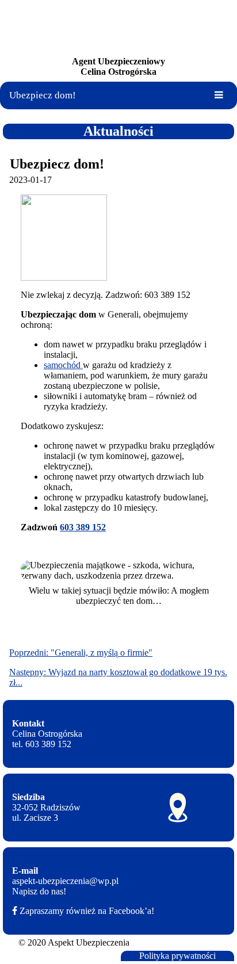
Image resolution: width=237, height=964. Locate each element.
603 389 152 (83, 527)
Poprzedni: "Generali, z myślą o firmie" (80, 652)
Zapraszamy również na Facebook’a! (87, 911)
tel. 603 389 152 (41, 744)
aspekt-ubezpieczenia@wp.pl (65, 881)
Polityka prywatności (177, 956)
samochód (63, 365)
